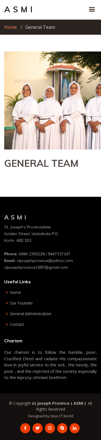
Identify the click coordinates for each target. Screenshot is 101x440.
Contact (17, 324)
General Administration (30, 314)
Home (10, 27)
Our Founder (21, 303)
